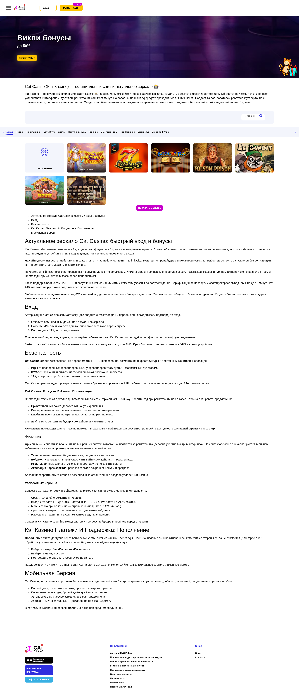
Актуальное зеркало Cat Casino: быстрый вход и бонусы (68, 215)
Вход (34, 220)
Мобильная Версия (43, 232)
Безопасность (40, 224)
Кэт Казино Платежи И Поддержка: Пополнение (62, 228)
